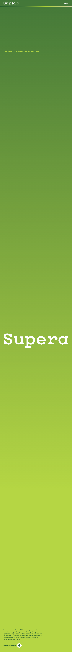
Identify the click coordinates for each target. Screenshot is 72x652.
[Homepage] (11, 3)
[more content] (36, 646)
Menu (66, 3)
